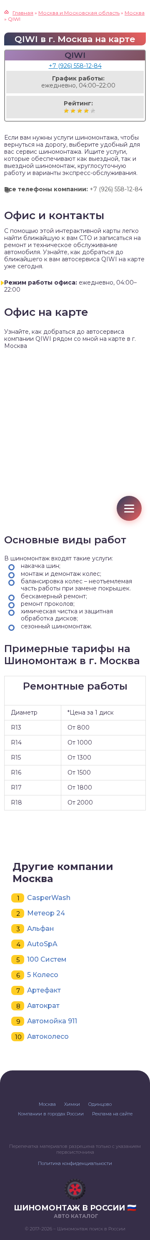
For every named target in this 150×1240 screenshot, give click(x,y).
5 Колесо (42, 975)
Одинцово (100, 1104)
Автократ (43, 1006)
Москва (47, 1104)
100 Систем (47, 959)
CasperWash (48, 898)
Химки (72, 1104)
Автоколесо (48, 1036)
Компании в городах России (51, 1114)
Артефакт (44, 990)
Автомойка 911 (52, 1021)
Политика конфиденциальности (75, 1163)
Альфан (40, 928)
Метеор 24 (46, 913)
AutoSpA (42, 944)
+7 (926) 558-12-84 (75, 66)
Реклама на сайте (112, 1114)
